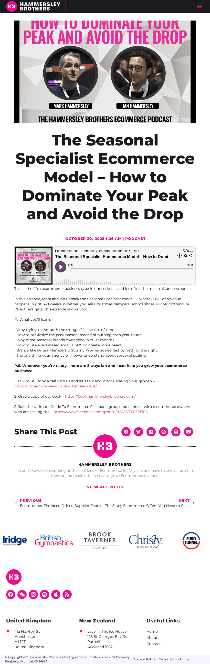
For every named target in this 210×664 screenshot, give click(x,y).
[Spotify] (44, 594)
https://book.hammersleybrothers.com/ (100, 396)
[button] (199, 6)
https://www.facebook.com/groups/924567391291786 (101, 411)
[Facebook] (10, 594)
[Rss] (67, 594)
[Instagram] (33, 594)
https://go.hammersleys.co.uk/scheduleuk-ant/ (55, 386)
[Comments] (22, 594)
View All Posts (105, 487)
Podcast (135, 238)
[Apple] (55, 594)
